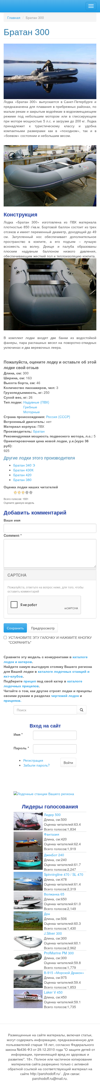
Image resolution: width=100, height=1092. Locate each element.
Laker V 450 (53, 992)
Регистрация (33, 760)
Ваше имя (12, 520)
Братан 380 (22, 479)
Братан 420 (22, 474)
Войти (68, 762)
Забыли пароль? (36, 765)
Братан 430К (23, 469)
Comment (13, 535)
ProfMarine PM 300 (59, 952)
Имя (18, 734)
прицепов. (12, 700)
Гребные (30, 406)
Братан (39, 431)
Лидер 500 (52, 814)
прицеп (30, 681)
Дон (47, 913)
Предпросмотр (43, 627)
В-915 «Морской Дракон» (64, 972)
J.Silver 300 (53, 933)
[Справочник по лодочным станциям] (44, 793)
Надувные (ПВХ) (36, 402)
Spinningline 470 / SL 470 (63, 874)
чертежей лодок (65, 695)
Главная (13, 17)
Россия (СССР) (58, 416)
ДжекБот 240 (54, 854)
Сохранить (15, 627)
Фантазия (51, 834)
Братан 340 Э (24, 465)
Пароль (21, 747)
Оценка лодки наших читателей (31, 486)
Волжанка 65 (54, 894)
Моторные (31, 411)
